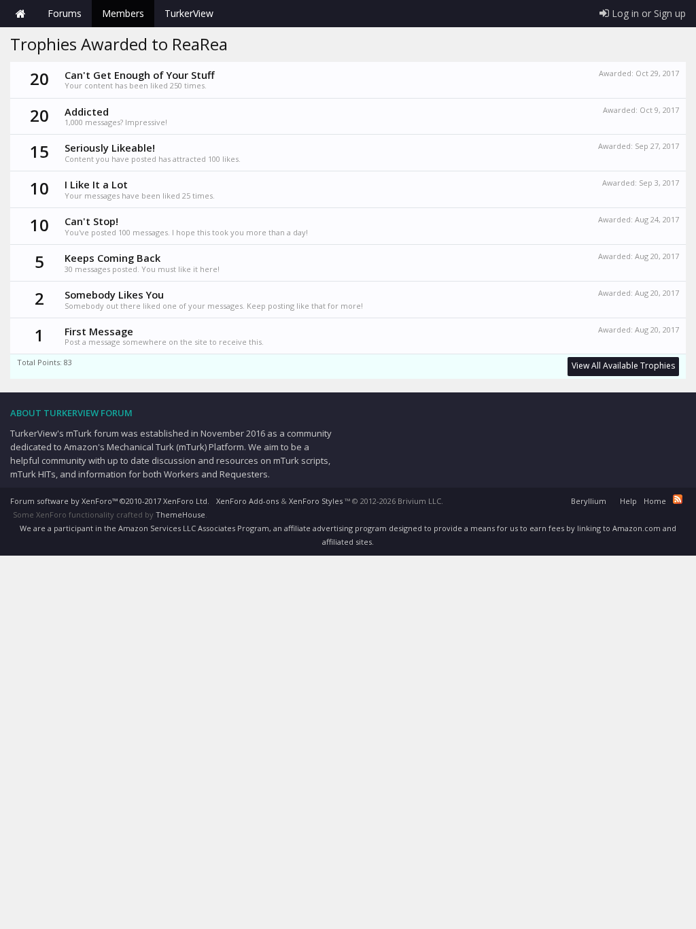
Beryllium (588, 501)
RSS (677, 499)
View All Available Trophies (623, 365)
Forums (65, 13)
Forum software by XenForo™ (109, 501)
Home (20, 13)
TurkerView (188, 13)
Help (628, 501)
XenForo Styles (316, 501)
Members (123, 13)
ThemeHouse (180, 514)
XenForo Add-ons (247, 501)
